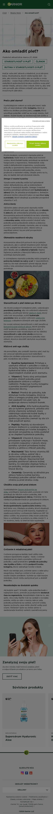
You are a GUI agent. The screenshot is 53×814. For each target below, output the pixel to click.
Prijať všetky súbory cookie (38, 144)
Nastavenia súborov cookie (15, 144)
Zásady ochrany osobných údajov (24, 136)
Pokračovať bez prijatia (41, 121)
